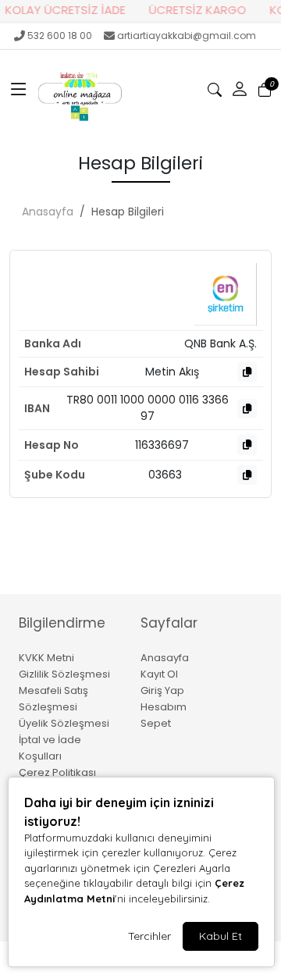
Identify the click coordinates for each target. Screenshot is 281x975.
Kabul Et (220, 936)
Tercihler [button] (149, 936)
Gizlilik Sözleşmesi (64, 674)
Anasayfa (47, 211)
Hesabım (163, 706)
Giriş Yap (162, 690)
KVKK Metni (46, 657)
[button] (19, 89)
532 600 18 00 (59, 35)
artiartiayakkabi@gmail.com (186, 35)
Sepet (155, 723)
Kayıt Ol (159, 674)
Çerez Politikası (57, 772)
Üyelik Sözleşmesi (64, 723)
